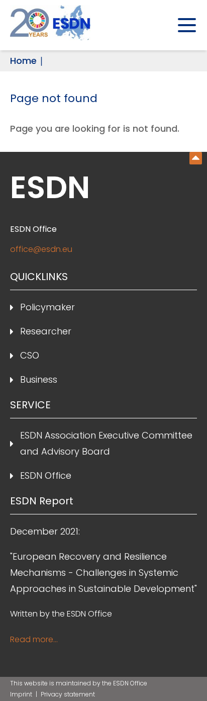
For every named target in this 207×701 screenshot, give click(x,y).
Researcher (45, 331)
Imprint (22, 694)
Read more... (34, 639)
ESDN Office (45, 475)
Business (38, 379)
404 (195, 158)
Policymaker (47, 307)
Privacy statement (68, 694)
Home (23, 60)
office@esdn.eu (41, 249)
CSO (29, 355)
